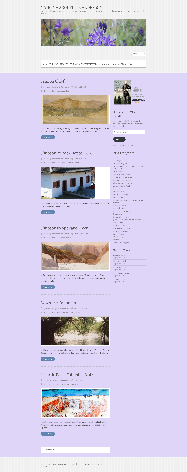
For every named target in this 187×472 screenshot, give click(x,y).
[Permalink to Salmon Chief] (75, 109)
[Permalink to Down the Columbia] (75, 331)
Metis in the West (119, 226)
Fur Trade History (64, 91)
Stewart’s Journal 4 (120, 255)
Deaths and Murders (120, 195)
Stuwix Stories (118, 234)
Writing (116, 240)
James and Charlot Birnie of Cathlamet (127, 220)
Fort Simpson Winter (121, 273)
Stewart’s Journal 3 (120, 279)
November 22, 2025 (81, 234)
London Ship (118, 223)
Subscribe (119, 139)
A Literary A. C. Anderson (122, 177)
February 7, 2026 (80, 159)
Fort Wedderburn (119, 267)
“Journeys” (106, 64)
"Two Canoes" (118, 172)
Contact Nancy (120, 64)
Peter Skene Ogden (120, 261)
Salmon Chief (52, 81)
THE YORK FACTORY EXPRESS (84, 64)
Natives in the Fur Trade (122, 228)
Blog (131, 64)
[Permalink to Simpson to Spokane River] (75, 256)
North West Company (121, 231)
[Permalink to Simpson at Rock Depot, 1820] (75, 183)
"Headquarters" (49, 91)
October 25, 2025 (80, 308)
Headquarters (118, 214)
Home (44, 64)
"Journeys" (117, 161)
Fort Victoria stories (121, 206)
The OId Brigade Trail (121, 237)
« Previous (49, 449)
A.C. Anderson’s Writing (122, 180)
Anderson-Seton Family (122, 186)
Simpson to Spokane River (64, 228)
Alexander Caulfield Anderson (124, 183)
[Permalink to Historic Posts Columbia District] (75, 403)
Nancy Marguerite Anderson (57, 87)
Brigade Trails (118, 192)
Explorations (118, 197)
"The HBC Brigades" (120, 164)
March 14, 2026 (80, 87)
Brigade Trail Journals (121, 189)
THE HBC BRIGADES (58, 64)
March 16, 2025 (80, 380)
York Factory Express (121, 243)
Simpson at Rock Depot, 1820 (66, 153)
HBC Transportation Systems (68, 163)
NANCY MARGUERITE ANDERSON (72, 7)
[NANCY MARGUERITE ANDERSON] (93, 31)
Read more (47, 137)
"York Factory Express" (122, 175)
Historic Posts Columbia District (69, 374)
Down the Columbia (58, 302)
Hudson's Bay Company (68, 384)
